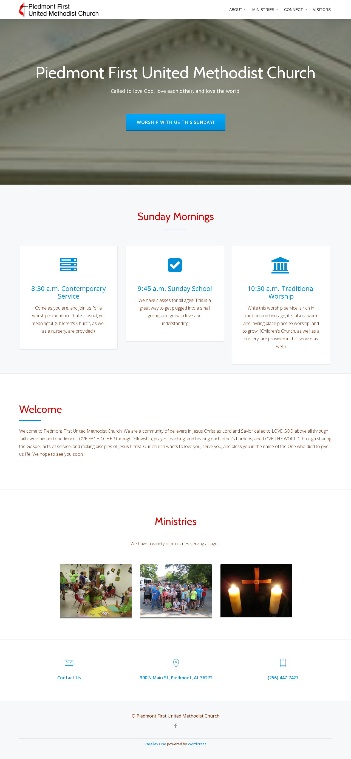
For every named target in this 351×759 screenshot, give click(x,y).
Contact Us (69, 678)
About (235, 9)
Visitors (322, 9)
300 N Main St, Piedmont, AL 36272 (176, 678)
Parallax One (156, 743)
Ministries (263, 9)
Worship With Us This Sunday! (181, 122)
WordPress (197, 743)
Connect (293, 9)
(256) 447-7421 (283, 678)
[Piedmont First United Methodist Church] (59, 9)
